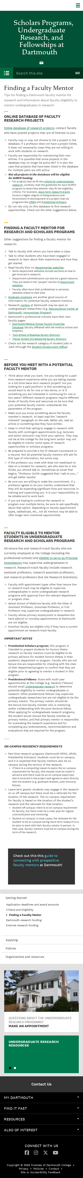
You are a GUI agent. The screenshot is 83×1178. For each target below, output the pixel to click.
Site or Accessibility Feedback (40, 1172)
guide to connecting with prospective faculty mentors (36, 860)
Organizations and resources (25, 957)
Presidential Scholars (54, 202)
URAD (32, 202)
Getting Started (16, 898)
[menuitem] (41, 63)
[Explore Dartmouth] (79, 5)
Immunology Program (36, 312)
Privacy (23, 1168)
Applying (12, 940)
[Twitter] (45, 1152)
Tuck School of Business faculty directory (36, 335)
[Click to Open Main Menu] (6, 73)
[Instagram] (36, 1152)
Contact (54, 1168)
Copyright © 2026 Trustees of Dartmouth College (39, 1165)
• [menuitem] (73, 1165)
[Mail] (41, 63)
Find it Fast (15, 1108)
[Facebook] (27, 1152)
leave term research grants (54, 192)
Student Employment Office (49, 347)
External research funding (22, 925)
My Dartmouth (18, 1097)
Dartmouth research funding (24, 920)
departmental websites (49, 267)
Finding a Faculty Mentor (25, 915)
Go (77, 73)
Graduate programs (20, 297)
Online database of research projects (29, 128)
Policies (11, 948)
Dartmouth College (23, 5)
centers (25, 305)
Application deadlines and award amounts (32, 904)
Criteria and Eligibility (19, 909)
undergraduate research (40, 686)
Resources (14, 1119)
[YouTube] (55, 1152)
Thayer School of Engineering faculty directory (39, 339)
